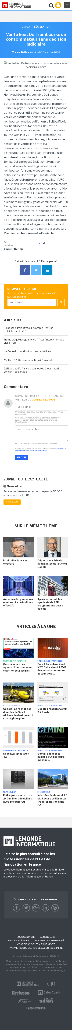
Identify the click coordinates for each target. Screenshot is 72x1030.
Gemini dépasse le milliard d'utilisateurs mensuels (50, 756)
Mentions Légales (18, 940)
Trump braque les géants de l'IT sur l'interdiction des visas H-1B (34, 341)
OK (61, 302)
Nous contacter (26, 937)
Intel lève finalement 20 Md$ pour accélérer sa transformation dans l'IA (52, 800)
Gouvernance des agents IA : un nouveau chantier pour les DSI (17, 667)
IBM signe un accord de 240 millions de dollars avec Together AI (17, 798)
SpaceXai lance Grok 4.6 (16, 755)
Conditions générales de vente (36, 944)
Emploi (26, 26)
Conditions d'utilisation (37, 450)
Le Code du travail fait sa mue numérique (27, 351)
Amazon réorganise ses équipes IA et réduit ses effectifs (18, 602)
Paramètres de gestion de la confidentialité (36, 948)
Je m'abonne (12, 502)
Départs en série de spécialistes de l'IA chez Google (52, 563)
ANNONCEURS (47, 937)
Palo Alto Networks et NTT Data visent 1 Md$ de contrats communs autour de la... (51, 669)
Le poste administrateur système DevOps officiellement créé (28, 329)
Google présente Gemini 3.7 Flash (52, 710)
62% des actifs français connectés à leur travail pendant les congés (31, 370)
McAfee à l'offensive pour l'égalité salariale (28, 360)
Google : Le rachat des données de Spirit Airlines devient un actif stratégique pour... (18, 713)
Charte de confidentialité (48, 940)
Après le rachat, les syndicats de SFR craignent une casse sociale (50, 604)
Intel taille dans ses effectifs (15, 562)
